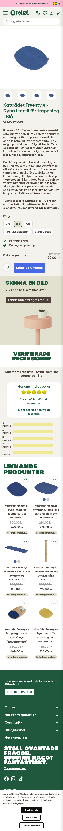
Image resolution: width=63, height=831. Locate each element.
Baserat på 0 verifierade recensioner (34, 401)
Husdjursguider (16, 737)
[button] (31, 737)
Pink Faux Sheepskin (17, 231)
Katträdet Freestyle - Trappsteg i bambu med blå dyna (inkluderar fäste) (17, 635)
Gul (28, 223)
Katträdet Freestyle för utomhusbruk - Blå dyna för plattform (46, 511)
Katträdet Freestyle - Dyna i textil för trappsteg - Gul (46, 635)
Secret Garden (43, 231)
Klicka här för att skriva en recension (34, 411)
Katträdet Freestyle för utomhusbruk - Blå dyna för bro (17, 573)
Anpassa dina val (31, 825)
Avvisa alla (31, 817)
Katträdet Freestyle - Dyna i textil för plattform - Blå (17, 511)
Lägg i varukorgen (29, 267)
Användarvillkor (11, 789)
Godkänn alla (31, 810)
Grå (8, 223)
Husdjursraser (15, 730)
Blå (18, 223)
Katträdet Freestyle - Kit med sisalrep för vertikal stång (46, 573)
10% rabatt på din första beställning (32, 3)
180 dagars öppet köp (22, 245)
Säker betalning (18, 240)
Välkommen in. (15, 768)
